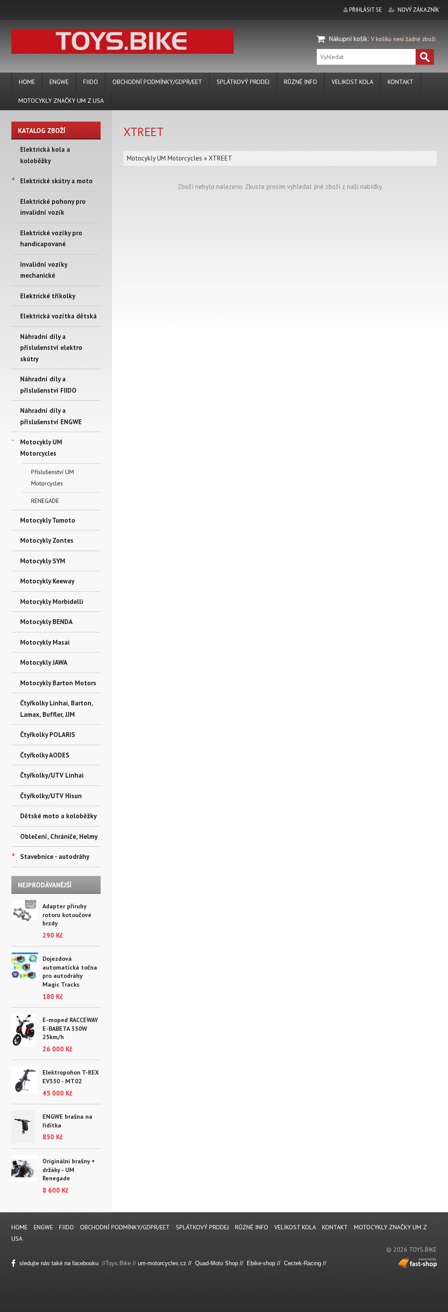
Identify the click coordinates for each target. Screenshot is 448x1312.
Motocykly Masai (45, 642)
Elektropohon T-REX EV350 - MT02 (70, 1076)
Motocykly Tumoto (47, 520)
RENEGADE (45, 501)
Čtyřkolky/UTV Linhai (52, 775)
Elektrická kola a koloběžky (45, 155)
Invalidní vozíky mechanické (43, 270)
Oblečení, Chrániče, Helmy (59, 836)
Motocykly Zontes (47, 540)
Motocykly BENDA (46, 622)
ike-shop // (269, 1263)
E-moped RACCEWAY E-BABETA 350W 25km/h (70, 1028)
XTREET (220, 158)
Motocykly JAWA (43, 662)
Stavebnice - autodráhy (54, 856)
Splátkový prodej (243, 82)
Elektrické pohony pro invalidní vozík (53, 207)
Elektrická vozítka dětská (58, 316)
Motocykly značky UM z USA (61, 101)
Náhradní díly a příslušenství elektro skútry (51, 347)
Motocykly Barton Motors (58, 683)
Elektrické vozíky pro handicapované (51, 238)
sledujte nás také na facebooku (60, 1263)
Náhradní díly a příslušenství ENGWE (51, 416)
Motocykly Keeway (47, 581)
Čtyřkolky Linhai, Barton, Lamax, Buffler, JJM (56, 709)
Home (27, 82)
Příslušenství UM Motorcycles (52, 477)
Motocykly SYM (42, 561)
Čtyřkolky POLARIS (47, 734)
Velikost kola (352, 82)
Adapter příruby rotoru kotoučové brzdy (66, 914)
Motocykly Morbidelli (51, 601)
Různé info (300, 82)
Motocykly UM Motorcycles (41, 447)
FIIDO (90, 82)
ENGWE (59, 82)
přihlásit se (365, 10)
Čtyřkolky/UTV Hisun (51, 796)
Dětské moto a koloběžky (58, 816)
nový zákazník (418, 10)
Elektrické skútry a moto (56, 181)
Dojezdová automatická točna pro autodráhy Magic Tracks (69, 971)
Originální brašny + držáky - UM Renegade (68, 1169)
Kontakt (400, 82)
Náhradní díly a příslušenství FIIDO (48, 384)
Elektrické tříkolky (47, 296)
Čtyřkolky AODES (45, 755)
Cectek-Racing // (305, 1263)
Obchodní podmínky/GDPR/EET (157, 82)
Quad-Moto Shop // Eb (224, 1263)
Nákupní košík (348, 39)
